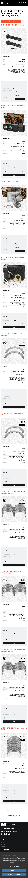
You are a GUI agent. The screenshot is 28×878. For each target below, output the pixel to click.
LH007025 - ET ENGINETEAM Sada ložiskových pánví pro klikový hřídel (13, 572)
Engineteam (6, 3)
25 (16, 815)
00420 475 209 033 (9, 828)
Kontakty (3, 846)
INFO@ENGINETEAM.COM (11, 831)
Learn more (12, 861)
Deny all (14, 870)
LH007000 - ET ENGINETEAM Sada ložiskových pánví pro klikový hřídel (13, 492)
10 (13, 815)
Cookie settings (14, 866)
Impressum (3, 844)
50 (19, 815)
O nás (2, 842)
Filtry (12, 21)
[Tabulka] (23, 21)
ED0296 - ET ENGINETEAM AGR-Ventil (10, 182)
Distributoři (7, 834)
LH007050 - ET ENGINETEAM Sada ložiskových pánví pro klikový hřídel (13, 650)
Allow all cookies (14, 874)
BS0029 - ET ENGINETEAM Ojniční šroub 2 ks (12, 25)
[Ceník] (25, 21)
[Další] (20, 810)
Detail (20, 99)
